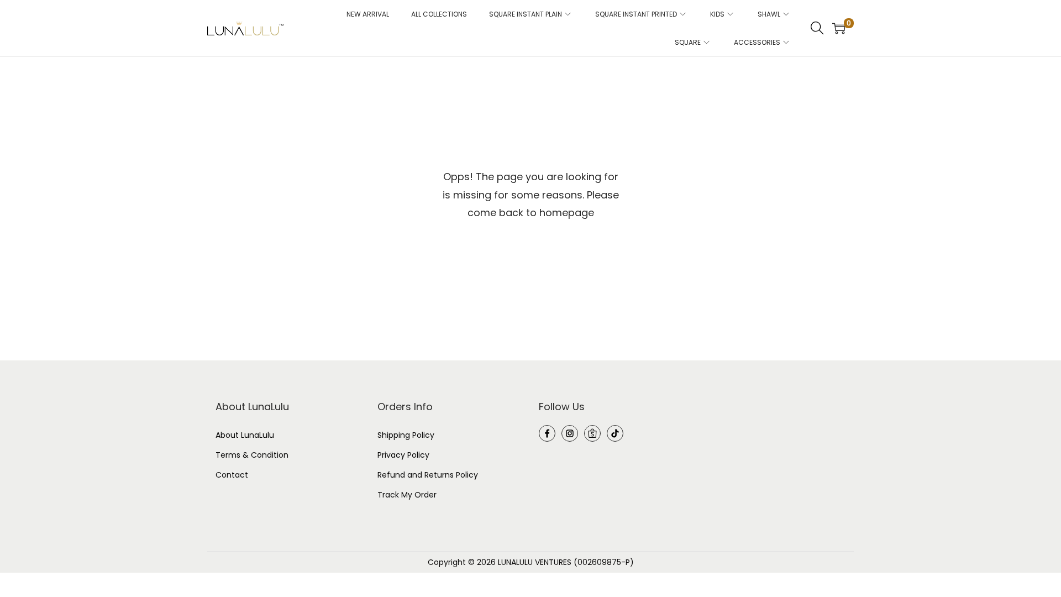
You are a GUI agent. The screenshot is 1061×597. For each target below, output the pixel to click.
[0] (838, 28)
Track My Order (407, 494)
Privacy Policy (403, 454)
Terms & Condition (252, 454)
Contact (232, 474)
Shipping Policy (405, 435)
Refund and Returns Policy (427, 474)
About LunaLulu (245, 435)
